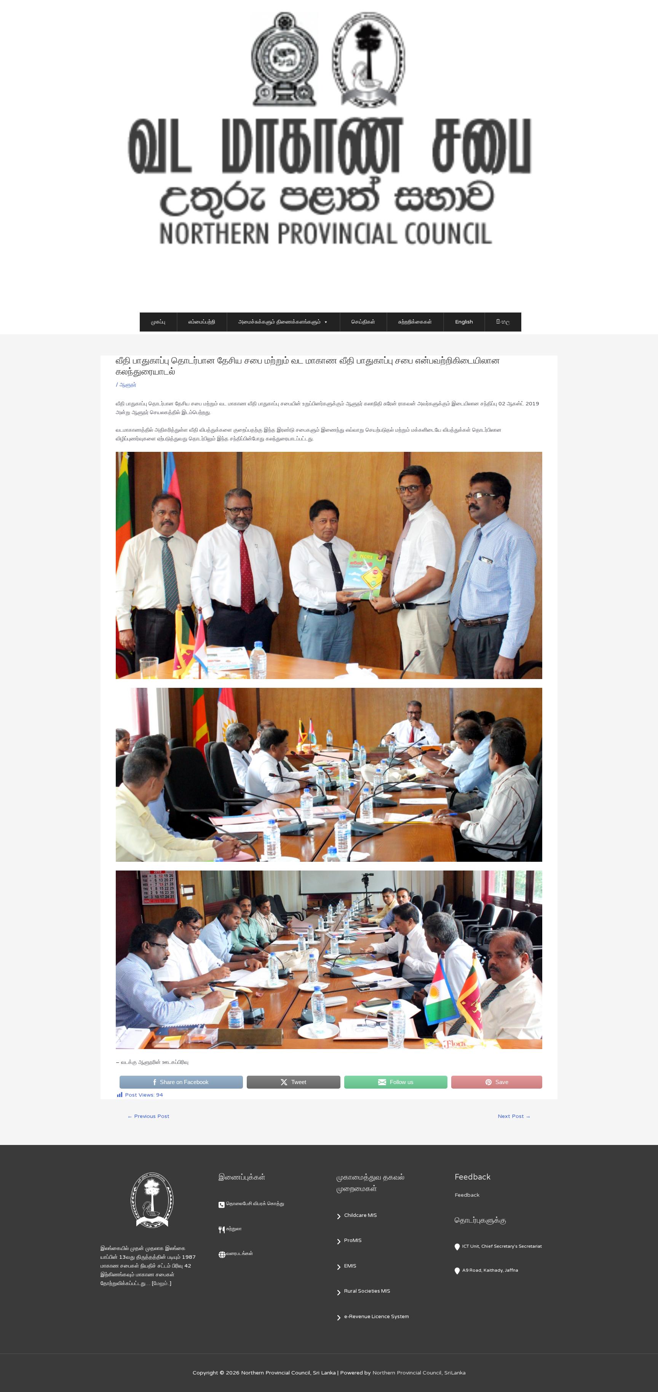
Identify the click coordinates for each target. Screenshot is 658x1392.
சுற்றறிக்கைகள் (415, 322)
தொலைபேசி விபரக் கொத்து (255, 1204)
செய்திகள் (363, 322)
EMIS (350, 1266)
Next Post (514, 1116)
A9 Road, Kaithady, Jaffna (490, 1270)
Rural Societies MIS (367, 1291)
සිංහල (503, 322)
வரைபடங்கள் (239, 1253)
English (464, 322)
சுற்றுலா (234, 1229)
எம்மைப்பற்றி (201, 322)
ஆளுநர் (128, 384)
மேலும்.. (161, 1283)
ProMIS (353, 1240)
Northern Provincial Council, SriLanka (419, 1373)
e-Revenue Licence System (376, 1317)
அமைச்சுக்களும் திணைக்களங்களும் (279, 322)
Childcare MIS (360, 1215)
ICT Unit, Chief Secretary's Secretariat (502, 1246)
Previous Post (148, 1116)
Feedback (467, 1195)
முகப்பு (158, 322)
